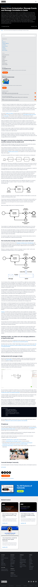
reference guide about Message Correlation (13, 441)
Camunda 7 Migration (5, 43)
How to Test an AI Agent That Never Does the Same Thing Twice (9, 515)
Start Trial (20, 491)
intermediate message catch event (29, 114)
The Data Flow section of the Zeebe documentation (10, 392)
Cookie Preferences (11, 585)
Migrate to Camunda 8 (13, 576)
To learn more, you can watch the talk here (20, 341)
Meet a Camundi (4, 50)
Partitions (3, 311)
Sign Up (4, 87)
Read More (4, 523)
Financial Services (5, 46)
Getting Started (4, 60)
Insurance (3, 47)
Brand (36, 585)
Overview (2, 556)
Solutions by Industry (4, 569)
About (30, 556)
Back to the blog (6, 475)
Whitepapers (12, 563)
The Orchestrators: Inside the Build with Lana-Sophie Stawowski (9, 539)
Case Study (4, 44)
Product (9, 6)
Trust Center (31, 567)
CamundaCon (4, 48)
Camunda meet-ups (23, 559)
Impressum (31, 585)
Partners (30, 562)
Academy (11, 559)
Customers (30, 560)
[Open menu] (36, 2)
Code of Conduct (22, 564)
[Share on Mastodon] (10, 472)
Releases (3, 61)
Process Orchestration (4, 6)
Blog (2, 30)
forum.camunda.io (11, 478)
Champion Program (23, 560)
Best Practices (12, 560)
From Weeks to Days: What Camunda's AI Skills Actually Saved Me (28, 515)
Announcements (4, 63)
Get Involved (3, 467)
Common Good (31, 566)
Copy (35, 408)
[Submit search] (35, 36)
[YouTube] (33, 581)
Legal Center (3, 563)
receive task (6, 115)
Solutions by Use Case (4, 570)
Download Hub (12, 570)
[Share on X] (2, 472)
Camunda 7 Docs (13, 574)
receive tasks (16, 439)
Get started (5, 72)
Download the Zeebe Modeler (7, 445)
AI (2, 40)
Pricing (2, 560)
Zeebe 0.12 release (9, 113)
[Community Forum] (31, 581)
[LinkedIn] (29, 581)
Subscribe (12, 566)
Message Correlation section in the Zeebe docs (25, 242)
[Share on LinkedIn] (7, 472)
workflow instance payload (13, 151)
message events (10, 439)
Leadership (31, 563)
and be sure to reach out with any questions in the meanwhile (16, 420)
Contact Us (31, 569)
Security (2, 562)
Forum (21, 556)
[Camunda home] (3, 1)
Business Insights (5, 64)
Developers (12, 556)
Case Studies (12, 562)
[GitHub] (36, 581)
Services (30, 559)
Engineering (4, 56)
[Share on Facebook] (5, 472)
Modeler (2, 559)
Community (4, 57)
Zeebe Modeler (9, 359)
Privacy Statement (18, 585)
